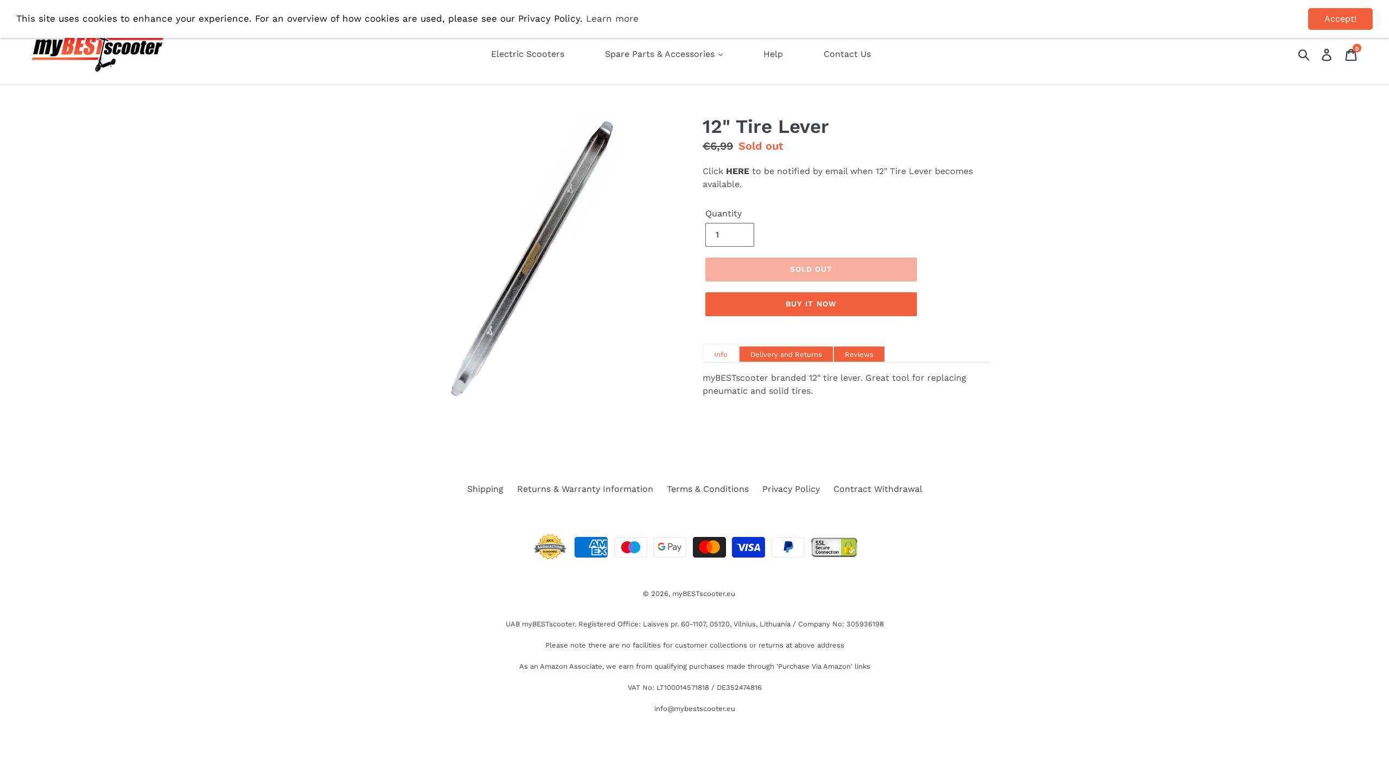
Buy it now (811, 303)
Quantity (723, 213)
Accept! (1340, 19)
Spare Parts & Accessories (661, 54)
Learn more (612, 18)
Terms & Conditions (708, 489)
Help (773, 54)
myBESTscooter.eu (703, 594)
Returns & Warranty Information (585, 489)
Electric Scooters (527, 54)
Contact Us (847, 54)
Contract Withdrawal (877, 489)
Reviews (859, 354)
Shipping (485, 489)
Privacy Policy (791, 489)
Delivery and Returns (786, 354)
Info (721, 354)
